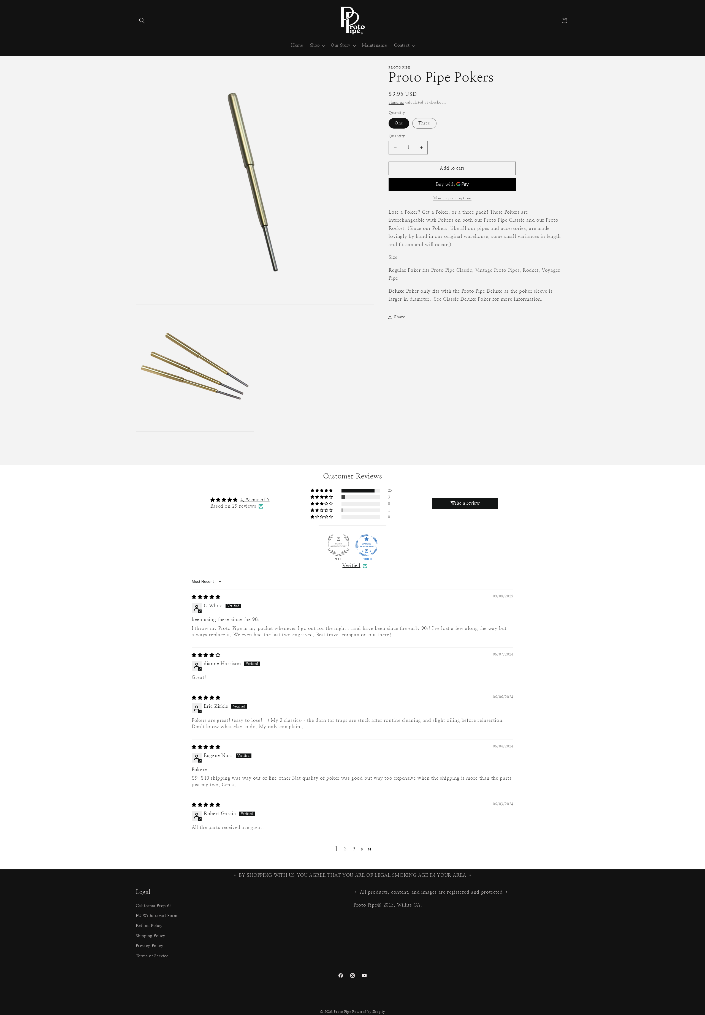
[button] (142, 20)
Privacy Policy (150, 946)
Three (424, 123)
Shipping (396, 102)
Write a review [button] (465, 503)
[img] (206, 597)
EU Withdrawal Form (157, 916)
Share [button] (399, 317)
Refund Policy (149, 926)
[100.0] (367, 545)
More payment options (452, 198)
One (399, 123)
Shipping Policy (151, 936)
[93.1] (338, 545)
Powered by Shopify (368, 1011)
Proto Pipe (342, 1011)
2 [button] (345, 849)
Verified (351, 566)
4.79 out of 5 (255, 500)
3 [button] (354, 849)
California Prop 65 (154, 906)
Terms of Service (152, 956)
